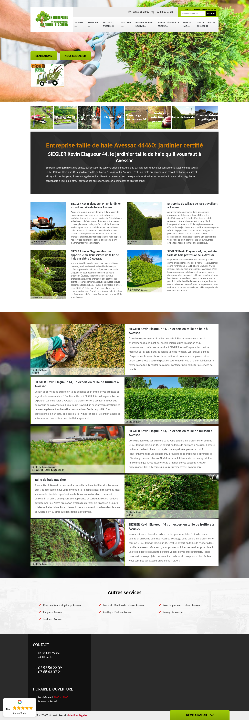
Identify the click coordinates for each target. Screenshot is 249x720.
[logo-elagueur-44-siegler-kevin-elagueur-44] (52, 19)
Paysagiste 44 (93, 24)
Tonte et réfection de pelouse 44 (168, 24)
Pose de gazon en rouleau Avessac (181, 605)
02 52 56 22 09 (141, 12)
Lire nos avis (19, 713)
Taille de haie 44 (187, 24)
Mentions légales (77, 715)
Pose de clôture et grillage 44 (206, 24)
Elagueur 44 (126, 24)
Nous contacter (75, 56)
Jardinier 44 (79, 24)
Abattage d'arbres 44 (108, 24)
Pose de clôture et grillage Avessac (62, 605)
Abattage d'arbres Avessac (117, 612)
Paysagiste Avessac (173, 612)
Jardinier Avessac (52, 619)
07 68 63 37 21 (165, 12)
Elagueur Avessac (52, 612)
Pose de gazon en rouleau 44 (144, 24)
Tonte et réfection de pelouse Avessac (123, 605)
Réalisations (44, 56)
